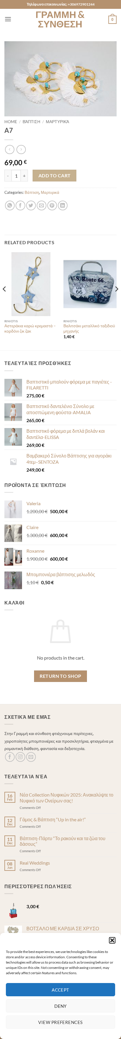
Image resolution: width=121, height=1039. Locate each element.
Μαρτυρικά (57, 121)
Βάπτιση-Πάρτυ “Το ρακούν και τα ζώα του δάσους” (62, 841)
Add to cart (54, 175)
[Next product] (9, 149)
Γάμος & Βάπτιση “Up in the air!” (53, 819)
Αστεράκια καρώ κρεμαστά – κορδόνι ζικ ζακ (30, 328)
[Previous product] (21, 149)
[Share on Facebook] (20, 205)
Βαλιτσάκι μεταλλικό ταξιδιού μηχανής (89, 328)
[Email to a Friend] (41, 205)
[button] (112, 940)
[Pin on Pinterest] (52, 205)
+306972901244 (81, 4)
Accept (60, 989)
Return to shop (60, 676)
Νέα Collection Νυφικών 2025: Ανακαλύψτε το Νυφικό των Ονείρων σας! (66, 797)
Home (10, 121)
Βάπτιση (31, 121)
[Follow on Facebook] (10, 757)
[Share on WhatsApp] (10, 205)
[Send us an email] (31, 757)
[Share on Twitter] (31, 205)
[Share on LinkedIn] (63, 205)
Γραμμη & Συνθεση (60, 19)
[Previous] (4, 301)
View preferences (60, 1022)
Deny (60, 1006)
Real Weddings (35, 862)
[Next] (116, 301)
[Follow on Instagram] (20, 757)
